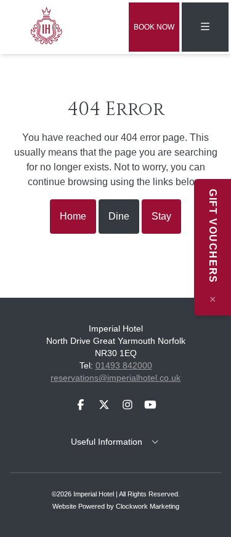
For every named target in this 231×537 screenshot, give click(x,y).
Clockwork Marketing (147, 506)
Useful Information (110, 442)
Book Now (154, 27)
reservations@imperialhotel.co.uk (115, 378)
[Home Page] (50, 24)
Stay (161, 216)
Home (73, 216)
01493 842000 (123, 365)
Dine (118, 216)
